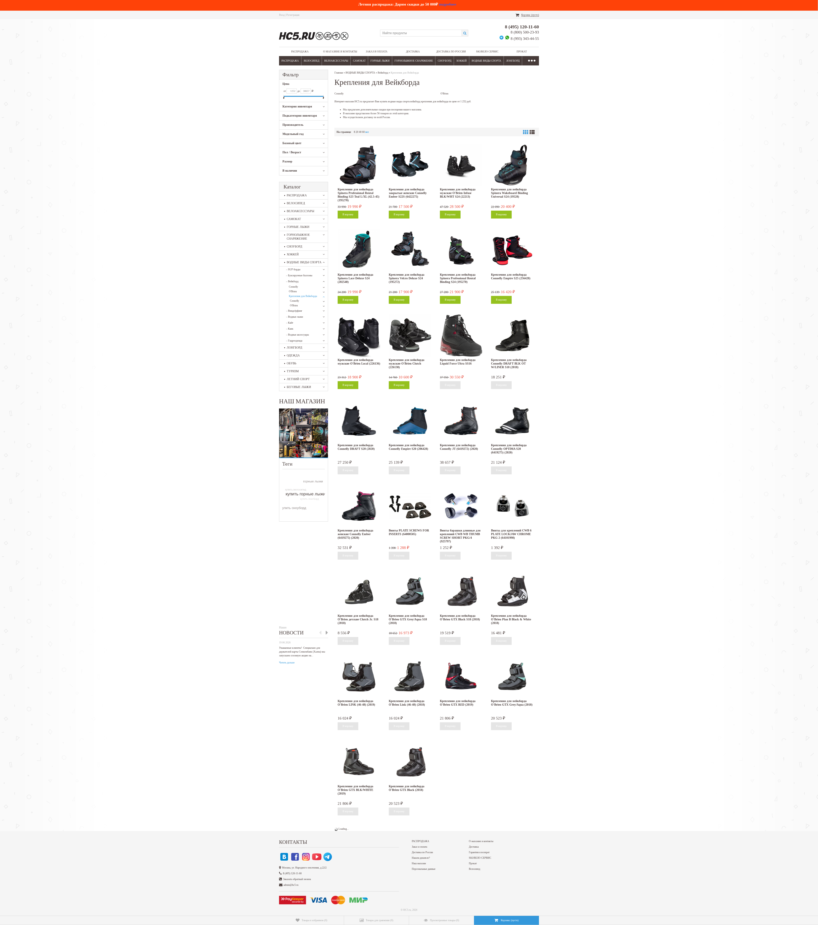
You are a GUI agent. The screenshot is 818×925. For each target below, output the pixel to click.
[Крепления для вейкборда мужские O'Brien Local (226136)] (359, 335)
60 (363, 131)
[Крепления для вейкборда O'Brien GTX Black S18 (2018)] (461, 591)
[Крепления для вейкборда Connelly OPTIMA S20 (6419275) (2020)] (512, 421)
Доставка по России (451, 51)
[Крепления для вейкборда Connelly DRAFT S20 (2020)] (359, 421)
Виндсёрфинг (294, 310)
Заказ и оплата (376, 51)
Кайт (289, 322)
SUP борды (293, 269)
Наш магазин (419, 863)
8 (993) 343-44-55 (525, 38)
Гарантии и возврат (479, 852)
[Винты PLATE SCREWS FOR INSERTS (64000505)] (410, 506)
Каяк (289, 328)
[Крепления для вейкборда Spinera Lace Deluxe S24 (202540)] (359, 250)
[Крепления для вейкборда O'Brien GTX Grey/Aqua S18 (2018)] (410, 591)
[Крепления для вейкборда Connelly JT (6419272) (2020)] (461, 421)
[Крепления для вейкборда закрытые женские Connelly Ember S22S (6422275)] (410, 165)
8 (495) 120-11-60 (522, 26)
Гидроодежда (294, 340)
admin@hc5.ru (291, 884)
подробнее (447, 4)
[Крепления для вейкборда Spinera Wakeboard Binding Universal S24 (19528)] (512, 165)
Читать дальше (287, 662)
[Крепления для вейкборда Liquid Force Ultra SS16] (461, 335)
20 (357, 131)
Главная (338, 72)
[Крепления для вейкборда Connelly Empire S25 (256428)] (512, 250)
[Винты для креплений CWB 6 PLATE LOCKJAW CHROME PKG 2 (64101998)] (512, 506)
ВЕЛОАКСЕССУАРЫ (336, 60)
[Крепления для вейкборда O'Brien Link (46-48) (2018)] (410, 676)
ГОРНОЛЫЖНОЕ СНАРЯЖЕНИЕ (414, 60)
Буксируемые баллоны (299, 275)
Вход (282, 14)
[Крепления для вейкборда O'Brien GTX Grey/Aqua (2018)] (512, 676)
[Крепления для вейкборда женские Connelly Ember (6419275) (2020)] (359, 506)
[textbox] (421, 33)
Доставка (413, 51)
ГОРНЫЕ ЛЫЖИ (380, 60)
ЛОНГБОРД (513, 60)
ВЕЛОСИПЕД (311, 60)
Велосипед (474, 868)
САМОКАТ (359, 60)
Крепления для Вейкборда (303, 296)
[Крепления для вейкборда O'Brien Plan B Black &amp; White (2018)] (512, 591)
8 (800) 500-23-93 (525, 32)
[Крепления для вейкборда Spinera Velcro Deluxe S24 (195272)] (410, 250)
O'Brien (293, 291)
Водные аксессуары (297, 334)
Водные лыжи (294, 316)
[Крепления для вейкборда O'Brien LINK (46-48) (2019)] (359, 676)
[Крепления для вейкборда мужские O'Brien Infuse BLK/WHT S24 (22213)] (461, 165)
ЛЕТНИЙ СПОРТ (298, 379)
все (367, 131)
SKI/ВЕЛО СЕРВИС (487, 51)
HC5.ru (407, 909)
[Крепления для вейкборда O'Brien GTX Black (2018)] (410, 762)
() (314, 920)
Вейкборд (292, 281)
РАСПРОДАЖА (300, 51)
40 (360, 131)
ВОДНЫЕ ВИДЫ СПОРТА (486, 60)
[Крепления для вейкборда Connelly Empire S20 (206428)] (410, 421)
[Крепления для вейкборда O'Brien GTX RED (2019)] (461, 676)
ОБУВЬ (291, 363)
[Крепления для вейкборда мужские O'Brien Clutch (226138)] (410, 335)
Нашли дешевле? (421, 857)
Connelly (293, 286)
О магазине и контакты (340, 51)
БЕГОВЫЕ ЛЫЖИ (299, 387)
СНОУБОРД (444, 60)
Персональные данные (423, 868)
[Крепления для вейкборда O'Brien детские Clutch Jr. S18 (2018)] (359, 591)
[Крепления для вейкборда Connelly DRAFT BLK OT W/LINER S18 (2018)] (512, 335)
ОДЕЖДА (293, 355)
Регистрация (293, 14)
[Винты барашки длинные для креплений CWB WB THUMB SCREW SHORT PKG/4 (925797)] (461, 506)
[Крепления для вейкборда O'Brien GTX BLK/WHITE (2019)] (359, 762)
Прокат (522, 51)
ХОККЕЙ (461, 60)
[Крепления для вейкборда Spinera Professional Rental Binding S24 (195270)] (461, 250)
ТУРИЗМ (293, 371)
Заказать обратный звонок (297, 879)
